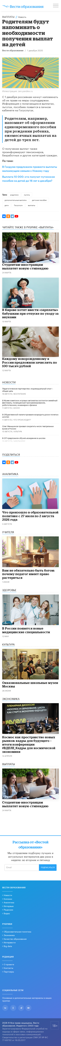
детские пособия (39, 199)
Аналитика (9, 902)
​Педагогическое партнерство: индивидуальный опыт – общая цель (27, 389)
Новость (22, 16)
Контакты (8, 967)
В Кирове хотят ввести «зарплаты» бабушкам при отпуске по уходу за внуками (30, 313)
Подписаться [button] (48, 868)
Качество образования (15, 938)
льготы (27, 194)
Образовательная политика (17, 931)
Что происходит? (22, 419)
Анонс (16, 407)
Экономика (9, 935)
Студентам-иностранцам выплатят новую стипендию (25, 266)
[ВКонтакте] (4, 216)
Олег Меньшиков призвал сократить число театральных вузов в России (28, 427)
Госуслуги (18, 205)
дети (7, 205)
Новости (8, 895)
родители (14, 194)
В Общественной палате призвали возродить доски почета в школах (30, 415)
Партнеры (9, 971)
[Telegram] (12, 216)
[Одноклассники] (8, 216)
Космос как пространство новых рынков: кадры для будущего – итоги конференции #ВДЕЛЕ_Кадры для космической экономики (28, 744)
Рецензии (8, 909)
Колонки (8, 898)
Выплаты (8, 16)
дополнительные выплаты (16, 199)
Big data (8, 946)
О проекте (9, 964)
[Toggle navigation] (56, 6)
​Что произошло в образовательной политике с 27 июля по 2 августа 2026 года (30, 515)
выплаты (31, 205)
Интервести (10, 942)
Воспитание (20, 393)
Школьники (19, 440)
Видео (7, 913)
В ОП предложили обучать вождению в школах (23, 437)
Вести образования (12, 51)
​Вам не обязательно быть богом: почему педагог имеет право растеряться (28, 574)
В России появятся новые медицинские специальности (26, 630)
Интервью (9, 906)
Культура (18, 431)
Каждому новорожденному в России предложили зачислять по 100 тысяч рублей (29, 362)
